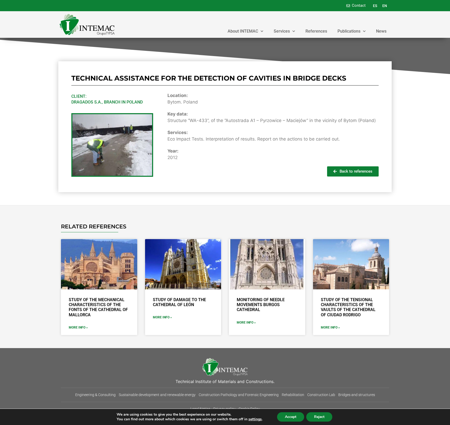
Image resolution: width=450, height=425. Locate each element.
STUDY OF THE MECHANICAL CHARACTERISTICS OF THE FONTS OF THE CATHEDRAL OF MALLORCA (98, 307)
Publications (349, 31)
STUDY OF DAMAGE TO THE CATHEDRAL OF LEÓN (179, 302)
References (316, 31)
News (381, 31)
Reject (319, 416)
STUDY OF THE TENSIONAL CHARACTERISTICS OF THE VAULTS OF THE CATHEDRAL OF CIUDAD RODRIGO (348, 307)
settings (255, 419)
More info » (78, 327)
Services (282, 31)
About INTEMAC (243, 31)
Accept (290, 416)
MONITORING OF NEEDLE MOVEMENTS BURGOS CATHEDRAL (261, 304)
